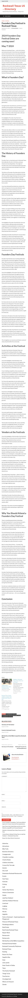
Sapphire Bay (6, 957)
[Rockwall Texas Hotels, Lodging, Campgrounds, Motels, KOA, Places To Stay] (7, 702)
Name (3, 794)
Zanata (4, 984)
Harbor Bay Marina (8, 890)
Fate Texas (5, 879)
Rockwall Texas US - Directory (16, 994)
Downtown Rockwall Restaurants (12, 873)
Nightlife (4, 914)
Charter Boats (6, 860)
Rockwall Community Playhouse (11, 946)
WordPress (9, 996)
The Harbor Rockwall (8, 971)
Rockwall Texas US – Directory (14, 7)
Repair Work (6, 932)
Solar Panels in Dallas (8, 965)
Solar (3, 960)
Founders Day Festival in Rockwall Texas (11, 715)
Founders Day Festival (11, 714)
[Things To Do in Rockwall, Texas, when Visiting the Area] (7, 682)
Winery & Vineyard (8, 981)
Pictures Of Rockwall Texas (10, 922)
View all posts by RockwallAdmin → (16, 758)
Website (4, 807)
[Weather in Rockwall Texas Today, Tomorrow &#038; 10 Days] (19, 686)
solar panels (5, 962)
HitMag (15, 996)
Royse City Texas (7, 954)
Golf (3, 887)
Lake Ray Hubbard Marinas (10, 900)
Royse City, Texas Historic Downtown (11, 838)
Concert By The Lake (8, 865)
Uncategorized (6, 979)
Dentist (4, 868)
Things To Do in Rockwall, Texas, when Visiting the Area (6, 687)
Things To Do (6, 973)
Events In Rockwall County (8, 730)
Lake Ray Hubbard (7, 898)
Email (3, 800)
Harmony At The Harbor (8, 724)
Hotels (4, 895)
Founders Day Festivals (7, 716)
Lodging (4, 906)
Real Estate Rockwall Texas (10, 930)
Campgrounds (6, 854)
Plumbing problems (8, 924)
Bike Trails (5, 849)
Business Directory (8, 851)
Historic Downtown (8, 892)
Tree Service (6, 976)
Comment (5, 776)
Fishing (4, 884)
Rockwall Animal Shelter (9, 943)
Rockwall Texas (6, 949)
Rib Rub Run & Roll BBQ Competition (13, 941)
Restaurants (6, 935)
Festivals (4, 881)
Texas (4, 968)
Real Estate (5, 927)
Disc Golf (5, 870)
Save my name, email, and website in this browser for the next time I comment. (13, 815)
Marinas (4, 909)
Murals (4, 911)
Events (4, 876)
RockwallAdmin (15, 28)
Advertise (5, 843)
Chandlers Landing (7, 857)
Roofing (4, 952)
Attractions (5, 846)
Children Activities (7, 862)
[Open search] (25, 16)
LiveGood (5, 903)
